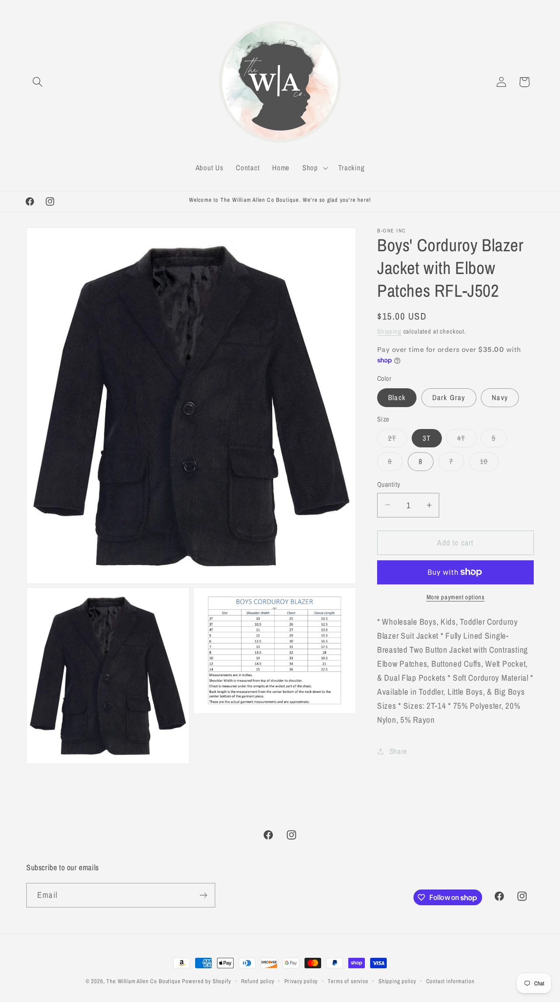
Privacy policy (301, 981)
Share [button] (398, 751)
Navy (500, 397)
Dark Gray (449, 397)
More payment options (456, 597)
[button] (37, 82)
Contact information (450, 981)
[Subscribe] (203, 895)
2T (397, 440)
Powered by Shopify (206, 981)
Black (397, 397)
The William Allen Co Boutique (143, 981)
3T (426, 438)
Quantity (388, 484)
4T (466, 440)
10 (489, 463)
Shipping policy (397, 981)
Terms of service (348, 981)
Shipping (389, 331)
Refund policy (257, 981)
